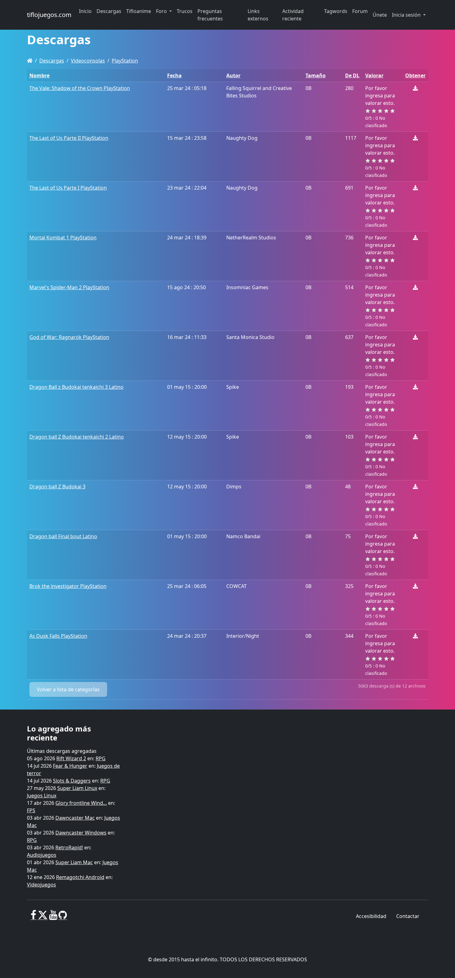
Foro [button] (162, 11)
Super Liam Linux (77, 788)
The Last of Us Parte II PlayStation (68, 138)
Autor (233, 75)
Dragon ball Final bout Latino (63, 536)
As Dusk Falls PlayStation (58, 636)
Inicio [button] (85, 11)
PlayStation (125, 60)
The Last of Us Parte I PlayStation (68, 187)
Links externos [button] (258, 15)
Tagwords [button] (335, 11)
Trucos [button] (185, 11)
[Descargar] (415, 88)
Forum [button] (360, 11)
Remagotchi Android (80, 877)
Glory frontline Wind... (81, 803)
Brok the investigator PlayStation (67, 586)
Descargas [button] (109, 11)
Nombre (39, 75)
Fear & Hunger (70, 765)
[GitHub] (62, 917)
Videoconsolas (88, 60)
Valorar (374, 75)
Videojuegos (41, 884)
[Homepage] (29, 60)
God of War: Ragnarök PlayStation (69, 337)
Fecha (174, 75)
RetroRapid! (69, 847)
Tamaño (316, 75)
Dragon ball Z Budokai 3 (57, 486)
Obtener (415, 75)
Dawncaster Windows (80, 832)
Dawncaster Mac (75, 817)
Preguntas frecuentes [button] (210, 15)
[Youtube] (53, 917)
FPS (31, 810)
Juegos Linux (41, 795)
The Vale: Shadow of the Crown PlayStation (79, 88)
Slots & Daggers (72, 780)
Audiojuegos (41, 854)
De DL (352, 75)
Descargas (51, 60)
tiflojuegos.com (49, 15)
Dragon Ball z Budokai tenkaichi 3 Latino (76, 387)
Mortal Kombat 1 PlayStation (63, 237)
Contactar (407, 916)
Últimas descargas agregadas (62, 751)
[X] (43, 917)
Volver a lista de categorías (68, 689)
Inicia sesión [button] (407, 14)
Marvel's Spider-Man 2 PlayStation (69, 287)
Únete (380, 14)
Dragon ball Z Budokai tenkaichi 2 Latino (76, 436)
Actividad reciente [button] (293, 15)
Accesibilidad (371, 916)
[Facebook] (34, 917)
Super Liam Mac (74, 862)
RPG (101, 758)
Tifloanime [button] (138, 11)
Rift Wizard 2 (71, 758)
